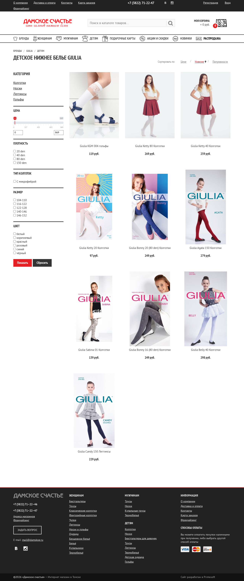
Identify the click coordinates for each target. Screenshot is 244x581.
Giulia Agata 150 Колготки (206, 248)
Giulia (29, 51)
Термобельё (76, 552)
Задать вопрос (27, 530)
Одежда (74, 534)
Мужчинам (71, 38)
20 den (21, 151)
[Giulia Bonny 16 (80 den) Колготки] (150, 308)
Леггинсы (19, 94)
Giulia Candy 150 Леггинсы (94, 451)
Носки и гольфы (78, 529)
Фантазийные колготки (83, 515)
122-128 (22, 208)
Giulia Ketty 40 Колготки (205, 146)
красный (22, 241)
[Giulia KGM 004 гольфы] (94, 105)
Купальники (76, 548)
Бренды (24, 38)
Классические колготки (83, 510)
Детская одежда (134, 557)
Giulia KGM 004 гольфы (94, 146)
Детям (94, 38)
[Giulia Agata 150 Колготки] (205, 207)
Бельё (72, 543)
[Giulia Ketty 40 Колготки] (205, 105)
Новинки (186, 38)
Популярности (220, 61)
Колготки (19, 83)
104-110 (22, 200)
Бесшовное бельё (79, 538)
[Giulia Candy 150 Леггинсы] (94, 410)
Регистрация (210, 2)
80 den (21, 159)
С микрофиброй (26, 181)
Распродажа (212, 38)
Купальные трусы (135, 510)
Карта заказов (86, 2)
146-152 (22, 215)
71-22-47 (141, 3)
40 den (21, 155)
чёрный (21, 253)
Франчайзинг (21, 8)
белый (21, 234)
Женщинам (44, 38)
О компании (20, 2)
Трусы (72, 506)
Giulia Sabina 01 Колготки (94, 350)
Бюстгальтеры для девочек (141, 538)
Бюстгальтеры (77, 501)
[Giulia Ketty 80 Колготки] (150, 105)
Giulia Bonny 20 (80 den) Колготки (150, 248)
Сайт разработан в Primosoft (198, 577)
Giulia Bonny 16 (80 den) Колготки (150, 350)
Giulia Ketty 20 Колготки (94, 248)
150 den (21, 163)
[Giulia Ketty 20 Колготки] (94, 207)
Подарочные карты (122, 38)
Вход (228, 2)
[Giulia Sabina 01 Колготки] (94, 308)
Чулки (72, 520)
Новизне (199, 61)
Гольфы (18, 99)
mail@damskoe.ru (32, 540)
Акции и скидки (157, 38)
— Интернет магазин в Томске (47, 577)
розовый (22, 245)
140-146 (22, 211)
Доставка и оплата (44, 2)
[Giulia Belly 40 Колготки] (205, 308)
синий (20, 249)
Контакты (66, 2)
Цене (183, 61)
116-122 (22, 204)
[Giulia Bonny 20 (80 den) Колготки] (150, 207)
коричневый (24, 238)
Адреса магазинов (24, 516)
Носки (17, 88)
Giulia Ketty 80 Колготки (150, 146)
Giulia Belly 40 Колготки (205, 350)
